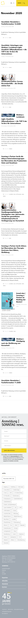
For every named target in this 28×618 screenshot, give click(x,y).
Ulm (20, 537)
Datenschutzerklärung (15, 456)
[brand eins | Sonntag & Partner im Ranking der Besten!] (8, 301)
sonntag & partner (7, 531)
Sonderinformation (7, 528)
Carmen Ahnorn (7, 489)
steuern (14, 534)
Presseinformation (7, 522)
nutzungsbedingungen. (19, 609)
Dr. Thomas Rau (7, 495)
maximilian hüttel (7, 513)
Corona (5, 492)
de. (11, 3)
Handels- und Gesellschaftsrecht (10, 504)
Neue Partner (6, 519)
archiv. (10, 67)
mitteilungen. (18, 194)
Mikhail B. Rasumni (7, 516)
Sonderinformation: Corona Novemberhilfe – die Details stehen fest (12, 83)
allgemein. (11, 194)
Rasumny (5, 525)
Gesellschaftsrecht (7, 501)
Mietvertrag (16, 513)
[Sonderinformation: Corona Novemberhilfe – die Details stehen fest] (8, 77)
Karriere (14, 510)
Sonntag (15, 528)
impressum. (4, 609)
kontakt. (4, 573)
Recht (16, 525)
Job (15, 507)
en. (14, 3)
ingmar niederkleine (7, 507)
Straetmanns (21, 534)
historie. (4, 570)
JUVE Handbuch (7, 510)
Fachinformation (16, 495)
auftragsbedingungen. (7, 611)
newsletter (14, 519)
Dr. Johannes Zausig (18, 492)
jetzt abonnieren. (9, 450)
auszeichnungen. (6, 568)
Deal (11, 492)
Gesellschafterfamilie (18, 498)
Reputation (23, 525)
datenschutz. (10, 609)
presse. (4, 196)
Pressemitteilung (17, 522)
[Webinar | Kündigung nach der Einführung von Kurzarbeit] (8, 339)
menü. (19, 3)
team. (3, 572)
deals (15, 194)
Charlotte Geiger (16, 489)
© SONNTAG (5, 613)
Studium (5, 537)
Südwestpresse (13, 537)
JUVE (20, 507)
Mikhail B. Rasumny (17, 516)
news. (10, 37)
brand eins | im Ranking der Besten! (21, 297)
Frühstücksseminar (7, 498)
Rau (11, 525)
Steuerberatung (7, 534)
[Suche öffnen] (24, 3)
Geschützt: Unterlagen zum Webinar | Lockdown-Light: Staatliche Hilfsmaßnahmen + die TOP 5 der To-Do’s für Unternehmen (14, 49)
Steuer (15, 531)
